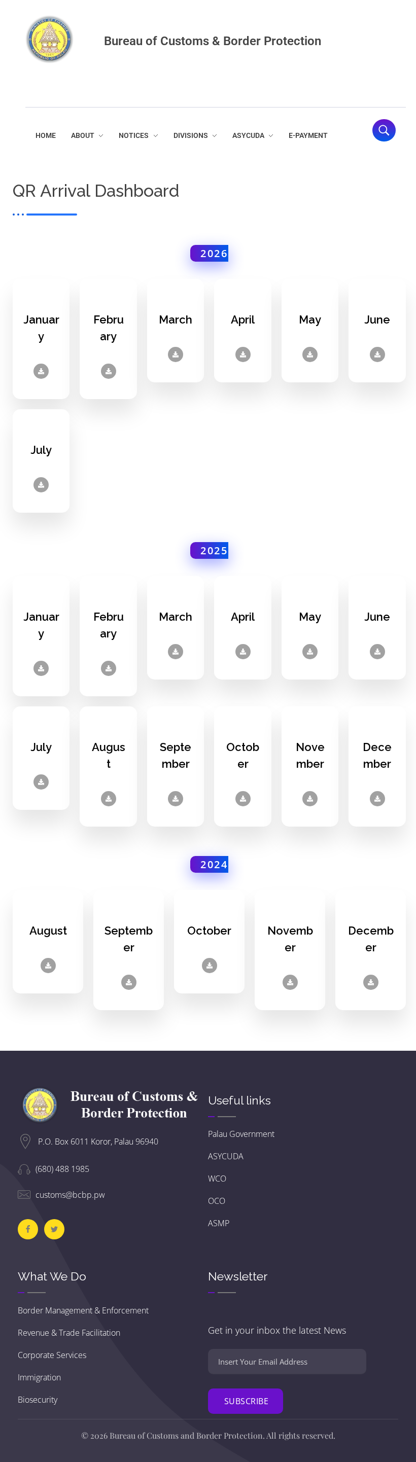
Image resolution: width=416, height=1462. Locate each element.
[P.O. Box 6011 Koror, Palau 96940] (25, 1141)
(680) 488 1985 (62, 1168)
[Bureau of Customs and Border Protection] (49, 39)
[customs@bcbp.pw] (24, 1194)
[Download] (41, 371)
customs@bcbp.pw (70, 1194)
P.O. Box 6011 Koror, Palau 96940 (98, 1141)
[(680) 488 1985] (24, 1168)
